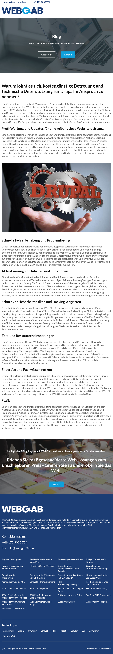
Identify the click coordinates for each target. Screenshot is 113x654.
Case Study (46, 54)
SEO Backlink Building (96, 588)
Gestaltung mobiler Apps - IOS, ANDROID (70, 576)
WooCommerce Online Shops (41, 603)
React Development (39, 588)
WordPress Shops (66, 601)
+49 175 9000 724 (14, 542)
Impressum (92, 648)
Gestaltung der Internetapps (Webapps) (97, 567)
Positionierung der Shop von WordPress (97, 583)
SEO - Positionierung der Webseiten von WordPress (14, 596)
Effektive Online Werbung (42, 566)
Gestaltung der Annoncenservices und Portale (68, 568)
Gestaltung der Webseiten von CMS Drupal (42, 576)
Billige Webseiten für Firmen (96, 560)
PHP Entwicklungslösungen (68, 583)
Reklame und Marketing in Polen (70, 589)
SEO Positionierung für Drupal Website (40, 596)
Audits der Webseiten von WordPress (42, 560)
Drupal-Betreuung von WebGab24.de (12, 567)
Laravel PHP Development (42, 581)
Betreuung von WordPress (70, 559)
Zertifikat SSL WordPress (14, 608)
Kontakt (68, 54)
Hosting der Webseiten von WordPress (97, 576)
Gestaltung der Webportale (9, 576)
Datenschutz (105, 648)
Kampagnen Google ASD (13, 581)
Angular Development (12, 559)
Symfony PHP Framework (98, 595)
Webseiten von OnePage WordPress (13, 603)
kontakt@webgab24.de (18, 548)
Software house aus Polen (70, 595)
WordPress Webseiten (96, 601)
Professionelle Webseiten (14, 588)
